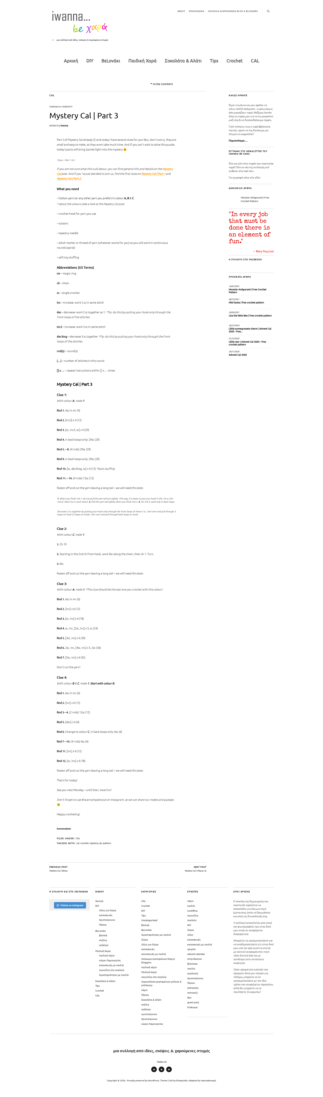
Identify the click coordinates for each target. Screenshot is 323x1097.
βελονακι (192, 963)
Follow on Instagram (72, 905)
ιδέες (190, 934)
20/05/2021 (234, 312)
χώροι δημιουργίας (110, 960)
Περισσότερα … (238, 140)
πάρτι (144, 990)
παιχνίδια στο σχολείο (111, 970)
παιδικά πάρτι (107, 955)
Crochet (235, 60)
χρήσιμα (103, 945)
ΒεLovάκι (110, 60)
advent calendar (196, 953)
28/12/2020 (234, 325)
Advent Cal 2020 (238, 354)
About (181, 11)
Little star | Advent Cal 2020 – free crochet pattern (247, 343)
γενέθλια (192, 910)
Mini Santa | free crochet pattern (246, 302)
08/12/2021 (234, 299)
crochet (84, 843)
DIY (89, 60)
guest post (193, 1002)
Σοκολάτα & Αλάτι (183, 60)
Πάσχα (103, 924)
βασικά (103, 935)
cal (77, 843)
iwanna (64, 125)
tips (189, 997)
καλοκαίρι (193, 987)
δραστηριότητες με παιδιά (114, 974)
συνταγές (192, 992)
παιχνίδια (192, 915)
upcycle (191, 949)
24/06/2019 (67, 106)
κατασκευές (105, 915)
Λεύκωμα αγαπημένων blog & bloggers (233, 11)
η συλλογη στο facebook (245, 259)
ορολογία (192, 973)
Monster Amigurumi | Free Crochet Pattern (255, 199)
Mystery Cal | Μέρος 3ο (195, 868)
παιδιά (191, 905)
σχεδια (191, 968)
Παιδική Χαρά (142, 60)
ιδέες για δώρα (107, 910)
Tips (214, 60)
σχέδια (103, 940)
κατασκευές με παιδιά (111, 965)
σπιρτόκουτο (194, 958)
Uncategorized (149, 920)
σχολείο (191, 920)
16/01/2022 (234, 286)
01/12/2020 (234, 338)
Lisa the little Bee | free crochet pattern (250, 315)
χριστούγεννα (149, 1014)
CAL (255, 60)
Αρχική (71, 60)
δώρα (144, 939)
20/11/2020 (234, 351)
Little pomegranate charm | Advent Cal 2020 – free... (250, 330)
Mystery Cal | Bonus (58, 868)
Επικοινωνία (196, 11)
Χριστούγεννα (107, 919)
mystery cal (96, 843)
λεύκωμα (192, 1007)
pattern (107, 843)
